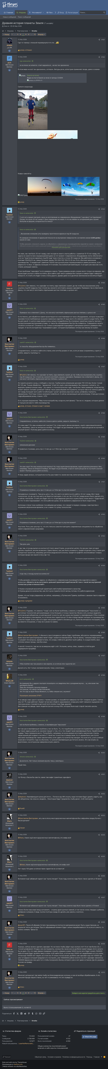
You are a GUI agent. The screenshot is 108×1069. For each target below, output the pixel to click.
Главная (97, 1057)
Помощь (89, 1057)
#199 (103, 716)
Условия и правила (54, 1057)
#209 (103, 944)
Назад (7, 34)
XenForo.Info (18, 1064)
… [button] (15, 34)
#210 (103, 972)
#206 (103, 876)
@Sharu (21, 838)
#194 (103, 565)
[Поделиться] (99, 40)
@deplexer (22, 797)
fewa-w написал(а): (27, 213)
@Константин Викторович (28, 635)
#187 (103, 366)
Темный (7, 1057)
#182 (103, 57)
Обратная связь (40, 1057)
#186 (103, 338)
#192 (103, 514)
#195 (103, 608)
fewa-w (6, 26)
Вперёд (40, 34)
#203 (103, 815)
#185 (103, 304)
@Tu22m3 (22, 286)
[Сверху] (101, 1057)
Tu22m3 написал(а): (27, 441)
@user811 (21, 925)
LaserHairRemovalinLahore (28, 1043)
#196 (103, 632)
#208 (103, 922)
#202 (103, 794)
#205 (103, 856)
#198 (103, 675)
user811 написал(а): (27, 342)
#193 (103, 536)
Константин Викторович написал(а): (32, 417)
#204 (103, 835)
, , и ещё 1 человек (35, 406)
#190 (103, 458)
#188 (103, 413)
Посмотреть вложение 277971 (31, 695)
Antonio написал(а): (27, 757)
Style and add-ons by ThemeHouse (14, 1062)
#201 (103, 774)
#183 (103, 209)
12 (35, 34)
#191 (103, 482)
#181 (103, 39)
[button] (43, 12)
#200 (103, 753)
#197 (103, 656)
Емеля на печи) (33, 75)
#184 (103, 283)
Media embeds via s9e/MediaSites (15, 1066)
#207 (103, 897)
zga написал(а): (25, 61)
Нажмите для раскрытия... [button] (61, 247)
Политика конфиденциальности (73, 1057)
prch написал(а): (26, 679)
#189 (103, 437)
